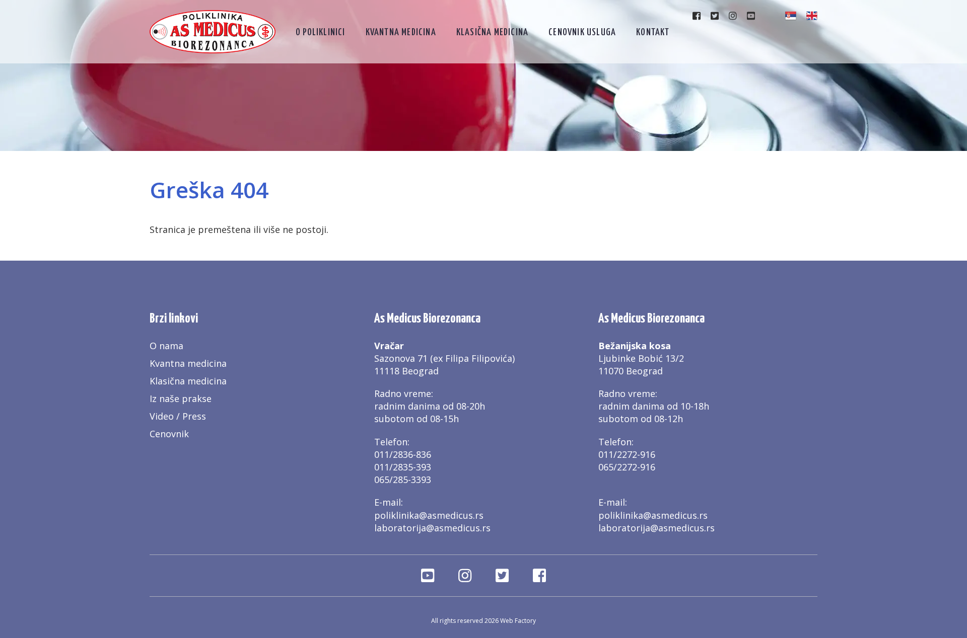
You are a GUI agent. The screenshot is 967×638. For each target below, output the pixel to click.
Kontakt (652, 32)
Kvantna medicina (401, 32)
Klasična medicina (492, 32)
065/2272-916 (626, 467)
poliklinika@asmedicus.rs (429, 515)
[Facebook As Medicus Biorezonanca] (697, 15)
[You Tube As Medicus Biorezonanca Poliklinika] (751, 15)
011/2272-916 (626, 454)
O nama (166, 346)
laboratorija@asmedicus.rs (432, 528)
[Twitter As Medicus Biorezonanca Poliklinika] (715, 15)
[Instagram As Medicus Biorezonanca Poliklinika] (733, 15)
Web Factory (518, 620)
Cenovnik (169, 434)
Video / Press (178, 416)
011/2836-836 (402, 454)
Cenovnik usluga (582, 32)
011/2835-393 (402, 467)
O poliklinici (321, 32)
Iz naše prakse (181, 398)
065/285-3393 (402, 479)
